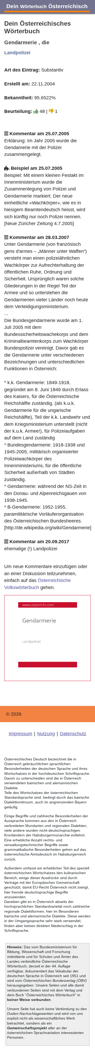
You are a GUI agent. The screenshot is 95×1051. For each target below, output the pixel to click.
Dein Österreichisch (47, 6)
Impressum (20, 733)
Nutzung (46, 733)
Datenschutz (73, 733)
